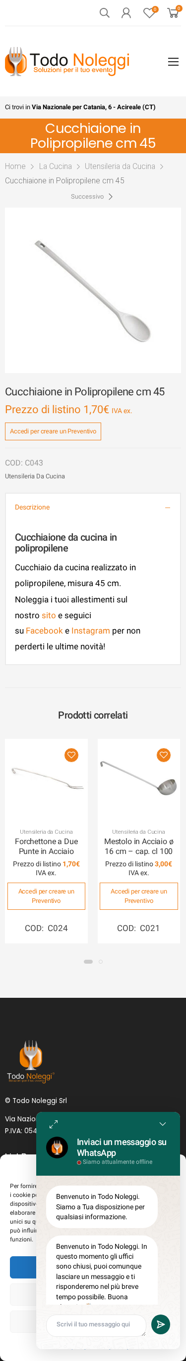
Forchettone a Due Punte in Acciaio (46, 846)
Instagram (90, 631)
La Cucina (55, 166)
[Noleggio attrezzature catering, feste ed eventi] (67, 61)
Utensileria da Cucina (120, 166)
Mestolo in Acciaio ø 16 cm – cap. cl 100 (139, 846)
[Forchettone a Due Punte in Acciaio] (46, 780)
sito (49, 615)
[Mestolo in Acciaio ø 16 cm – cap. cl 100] (139, 780)
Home (15, 166)
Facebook (43, 631)
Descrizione (32, 507)
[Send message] (160, 1324)
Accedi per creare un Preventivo (53, 431)
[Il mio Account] (126, 13)
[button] (88, 961)
